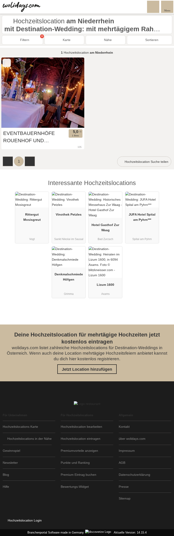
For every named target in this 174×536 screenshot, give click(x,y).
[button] (8, 161)
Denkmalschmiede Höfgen (69, 276)
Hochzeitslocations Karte (20, 426)
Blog (6, 474)
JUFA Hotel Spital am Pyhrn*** (142, 217)
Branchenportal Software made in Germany (55, 532)
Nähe (107, 40)
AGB (122, 462)
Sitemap (124, 498)
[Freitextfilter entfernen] (153, 6)
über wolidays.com (132, 438)
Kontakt (124, 426)
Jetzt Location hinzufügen (87, 369)
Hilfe (6, 486)
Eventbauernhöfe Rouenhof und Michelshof (29, 137)
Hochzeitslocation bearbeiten (81, 426)
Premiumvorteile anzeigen (79, 450)
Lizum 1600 (105, 284)
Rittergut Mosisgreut (32, 217)
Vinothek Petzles (69, 214)
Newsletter (10, 462)
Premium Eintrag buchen (78, 474)
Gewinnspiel (11, 450)
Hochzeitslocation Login (24, 520)
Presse (124, 486)
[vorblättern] (73, 93)
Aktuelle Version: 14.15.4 (130, 532)
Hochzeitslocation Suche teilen (146, 161)
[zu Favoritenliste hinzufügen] (6, 63)
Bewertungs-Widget (75, 486)
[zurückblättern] (12, 93)
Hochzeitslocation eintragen (80, 438)
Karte (66, 40)
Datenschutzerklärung (134, 474)
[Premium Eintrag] (164, 186)
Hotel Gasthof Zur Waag (105, 227)
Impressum (127, 450)
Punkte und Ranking (75, 462)
